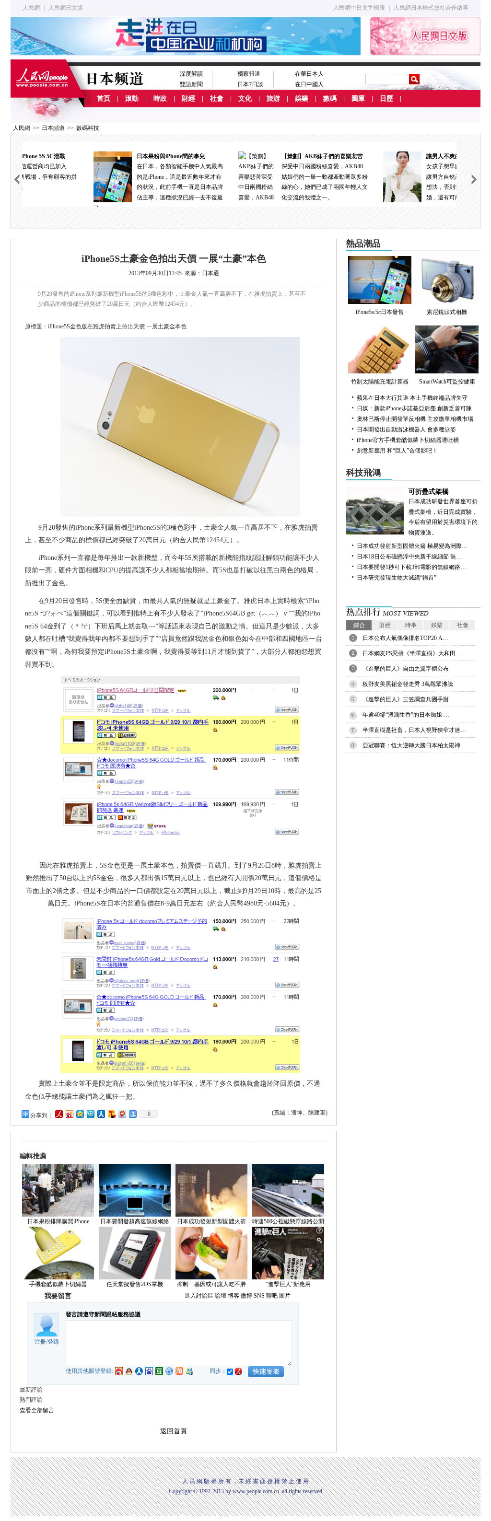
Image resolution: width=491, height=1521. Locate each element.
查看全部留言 (37, 1410)
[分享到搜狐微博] (111, 1114)
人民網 (31, 7)
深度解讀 (191, 73)
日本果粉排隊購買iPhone (58, 1221)
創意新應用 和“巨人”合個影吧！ (397, 450)
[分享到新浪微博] (69, 1114)
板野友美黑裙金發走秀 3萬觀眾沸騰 (407, 684)
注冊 (40, 1341)
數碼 (330, 98)
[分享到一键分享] (132, 1114)
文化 (245, 98)
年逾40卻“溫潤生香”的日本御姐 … (405, 714)
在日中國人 (309, 84)
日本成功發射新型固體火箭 (211, 1221)
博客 (233, 1295)
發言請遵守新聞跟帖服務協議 (103, 1314)
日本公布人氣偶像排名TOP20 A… (405, 638)
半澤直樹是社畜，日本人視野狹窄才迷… (414, 730)
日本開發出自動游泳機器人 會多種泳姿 (406, 429)
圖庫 (358, 98)
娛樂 (301, 98)
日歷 (386, 98)
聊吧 (272, 1295)
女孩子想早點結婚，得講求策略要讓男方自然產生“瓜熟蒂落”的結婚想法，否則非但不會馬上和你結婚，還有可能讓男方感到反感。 (405, 177)
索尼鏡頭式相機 (447, 312)
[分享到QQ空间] (79, 1114)
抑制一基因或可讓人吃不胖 (211, 1284)
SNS (259, 1295)
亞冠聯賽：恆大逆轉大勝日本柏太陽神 (411, 745)
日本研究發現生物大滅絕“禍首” (396, 577)
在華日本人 (309, 73)
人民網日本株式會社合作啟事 (431, 7)
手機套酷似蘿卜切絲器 (58, 1284)
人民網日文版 (65, 7)
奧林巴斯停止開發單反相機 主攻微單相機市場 (415, 419)
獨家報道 (248, 73)
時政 (160, 98)
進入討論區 (199, 1295)
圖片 (285, 1295)
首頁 (103, 98)
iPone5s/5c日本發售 (380, 312)
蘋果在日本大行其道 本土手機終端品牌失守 (412, 398)
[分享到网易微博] (122, 1114)
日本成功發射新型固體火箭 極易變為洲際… (412, 546)
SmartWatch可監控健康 (447, 381)
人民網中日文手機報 (359, 7)
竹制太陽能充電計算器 (380, 381)
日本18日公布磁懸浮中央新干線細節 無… (409, 556)
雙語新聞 (191, 84)
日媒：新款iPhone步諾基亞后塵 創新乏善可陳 (414, 408)
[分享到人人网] (100, 1114)
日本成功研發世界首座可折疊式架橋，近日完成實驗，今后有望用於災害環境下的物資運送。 (443, 512)
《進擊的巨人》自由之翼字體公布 (405, 668)
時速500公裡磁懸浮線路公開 (288, 1221)
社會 (216, 98)
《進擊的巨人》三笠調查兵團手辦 (405, 699)
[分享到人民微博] (58, 1114)
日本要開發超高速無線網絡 (134, 1221)
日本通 (210, 273)
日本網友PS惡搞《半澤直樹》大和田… (411, 653)
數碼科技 (87, 128)
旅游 (273, 98)
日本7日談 (250, 84)
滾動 (132, 98)
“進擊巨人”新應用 (288, 1284)
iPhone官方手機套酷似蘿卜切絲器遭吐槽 (408, 440)
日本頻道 (53, 128)
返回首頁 (173, 1431)
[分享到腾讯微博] (90, 1114)
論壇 (220, 1295)
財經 (188, 98)
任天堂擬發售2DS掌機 (134, 1284)
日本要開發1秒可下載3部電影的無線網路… (411, 567)
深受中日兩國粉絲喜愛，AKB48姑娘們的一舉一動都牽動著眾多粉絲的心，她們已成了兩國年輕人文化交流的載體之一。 (261, 177)
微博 (246, 1295)
